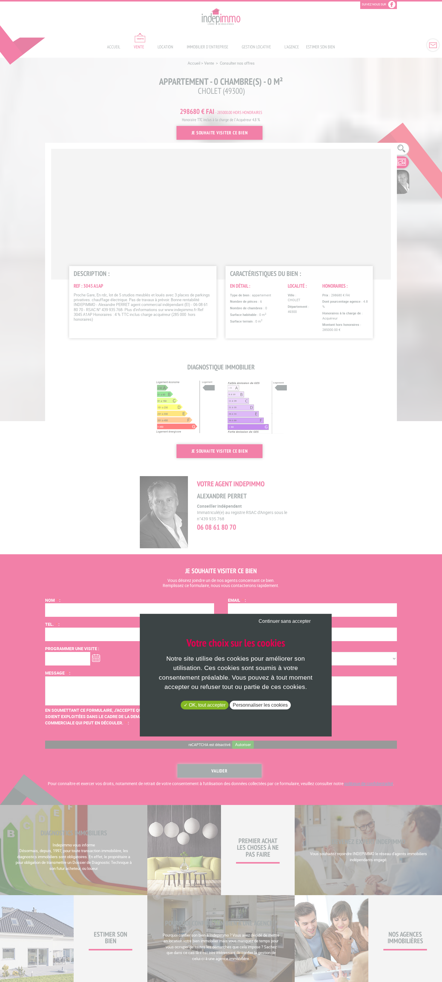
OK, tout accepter (207, 705)
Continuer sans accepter (285, 621)
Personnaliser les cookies (260, 705)
